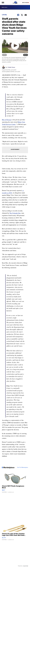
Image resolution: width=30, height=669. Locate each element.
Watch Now (25, 2)
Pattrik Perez (11, 67)
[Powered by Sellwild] (25, 566)
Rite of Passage (6, 120)
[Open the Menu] (2, 2)
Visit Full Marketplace (22, 467)
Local (4, 15)
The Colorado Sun (14, 213)
